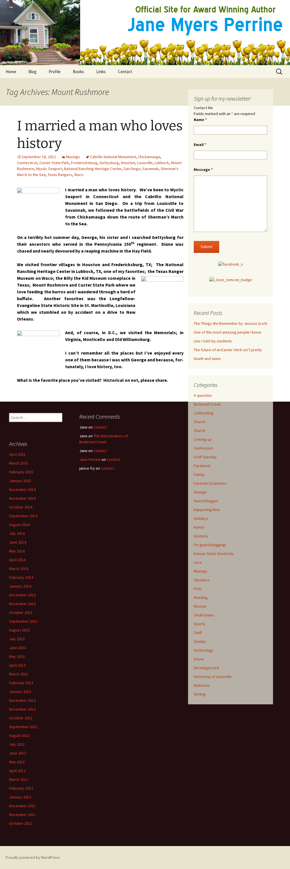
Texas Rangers (60, 174)
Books (78, 71)
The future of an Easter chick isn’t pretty (228, 349)
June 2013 (17, 647)
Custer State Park (54, 162)
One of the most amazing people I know (227, 332)
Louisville (145, 162)
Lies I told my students (213, 341)
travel (199, 659)
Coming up (203, 439)
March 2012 (18, 779)
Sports (199, 623)
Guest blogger (206, 500)
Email (200, 144)
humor (199, 527)
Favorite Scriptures (210, 483)
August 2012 (19, 735)
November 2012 (22, 709)
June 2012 (17, 753)
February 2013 (21, 682)
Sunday (200, 641)
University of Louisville (213, 676)
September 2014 (23, 515)
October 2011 (20, 823)
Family (199, 474)
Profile (55, 71)
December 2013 (22, 594)
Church (199, 421)
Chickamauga (149, 156)
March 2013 (18, 674)
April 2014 (17, 559)
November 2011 (22, 814)
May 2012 (17, 761)
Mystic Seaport (49, 168)
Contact (125, 71)
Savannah (150, 168)
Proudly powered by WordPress (33, 857)
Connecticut (27, 162)
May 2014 (17, 551)
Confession (203, 448)
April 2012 (17, 770)
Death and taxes (207, 358)
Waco (79, 174)
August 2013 (19, 630)
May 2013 (17, 656)
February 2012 (21, 788)
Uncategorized (206, 667)
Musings (73, 156)
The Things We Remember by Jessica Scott (230, 323)
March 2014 (18, 568)
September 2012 (23, 726)
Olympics (202, 579)
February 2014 (21, 577)
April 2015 (17, 454)
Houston (128, 162)
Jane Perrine (90, 459)
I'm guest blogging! (210, 544)
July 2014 (17, 533)
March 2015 (18, 463)
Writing (200, 694)
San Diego (131, 168)
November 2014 (22, 498)
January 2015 (20, 480)
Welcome (202, 685)
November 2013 (22, 603)
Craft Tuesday (205, 456)
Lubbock (162, 162)
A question (203, 395)
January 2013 (20, 691)
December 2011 (22, 805)
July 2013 (17, 638)
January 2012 (20, 797)
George (200, 492)
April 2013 (17, 665)
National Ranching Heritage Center (92, 168)
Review (200, 606)
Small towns (204, 615)
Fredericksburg (84, 162)
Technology (203, 650)
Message (203, 169)
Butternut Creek (207, 404)
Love (198, 562)
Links (101, 71)
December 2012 (22, 700)
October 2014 (20, 507)
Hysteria (201, 536)
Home (11, 71)
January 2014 (20, 586)
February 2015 (21, 471)
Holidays (201, 518)
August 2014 (19, 524)
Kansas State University (214, 553)
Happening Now (207, 509)
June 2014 (17, 542)
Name (200, 119)
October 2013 (20, 612)
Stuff (198, 632)
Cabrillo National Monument (113, 156)
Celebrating (204, 413)
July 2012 (17, 744)
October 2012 (20, 717)
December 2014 (22, 489)
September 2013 (23, 621)
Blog (32, 71)
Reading (201, 597)
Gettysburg (109, 162)
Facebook (202, 465)
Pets (198, 588)
